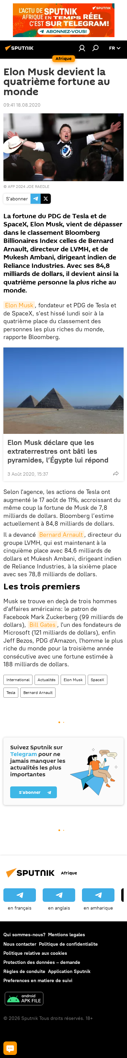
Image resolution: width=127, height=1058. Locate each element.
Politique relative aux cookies (35, 953)
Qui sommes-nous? (24, 934)
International (17, 679)
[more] (116, 473)
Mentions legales (66, 934)
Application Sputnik (69, 971)
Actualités (47, 679)
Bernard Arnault (61, 534)
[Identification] (82, 48)
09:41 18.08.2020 (22, 105)
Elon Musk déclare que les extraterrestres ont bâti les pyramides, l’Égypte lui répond (57, 451)
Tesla (10, 692)
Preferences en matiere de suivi (37, 980)
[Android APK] (24, 999)
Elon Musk (19, 305)
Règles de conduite (24, 971)
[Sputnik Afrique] (20, 51)
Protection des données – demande (41, 962)
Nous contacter (19, 944)
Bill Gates (42, 625)
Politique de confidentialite (68, 944)
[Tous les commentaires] (10, 1048)
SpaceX (97, 679)
